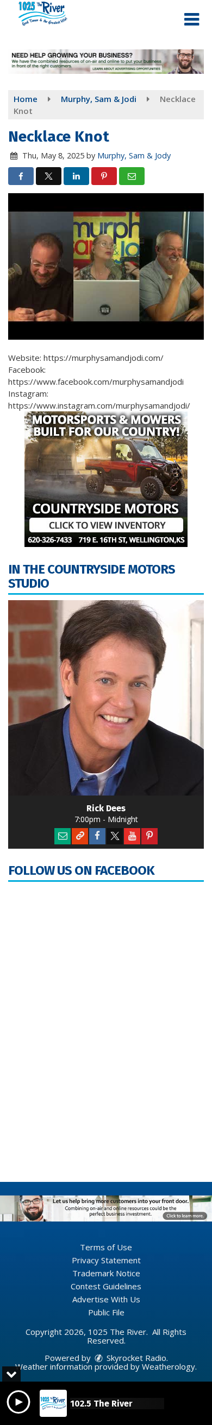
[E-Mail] (62, 836)
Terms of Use (106, 1247)
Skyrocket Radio (135, 1357)
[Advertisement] (106, 61)
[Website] (80, 836)
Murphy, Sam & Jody (134, 155)
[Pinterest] (149, 836)
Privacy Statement (106, 1260)
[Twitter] (115, 836)
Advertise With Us (106, 1299)
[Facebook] (97, 836)
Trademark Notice (106, 1273)
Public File (106, 1312)
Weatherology (168, 1366)
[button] (191, 19)
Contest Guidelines (106, 1286)
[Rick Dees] (106, 698)
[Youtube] (132, 836)
